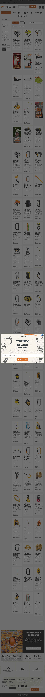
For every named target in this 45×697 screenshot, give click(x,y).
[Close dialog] (43, 335)
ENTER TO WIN (22, 359)
